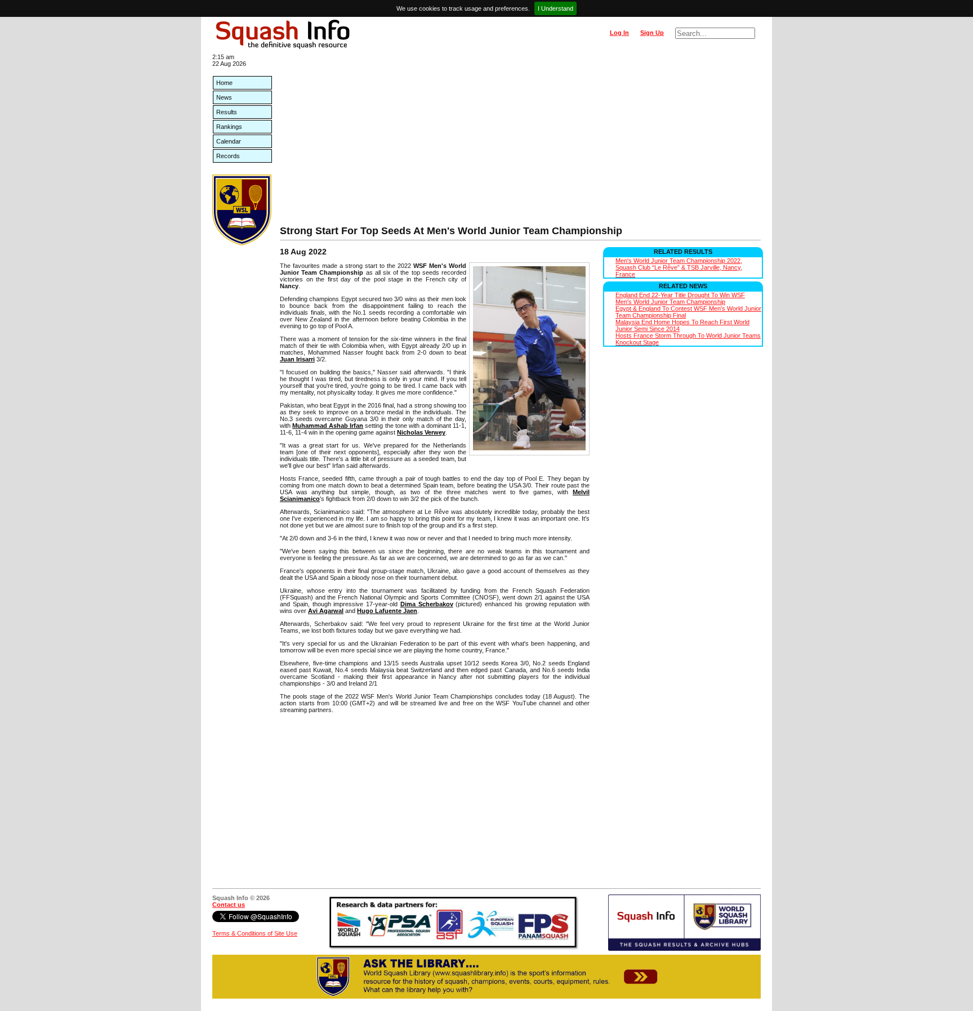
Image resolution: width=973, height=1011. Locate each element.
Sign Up (652, 32)
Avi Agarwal (325, 610)
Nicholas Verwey (421, 432)
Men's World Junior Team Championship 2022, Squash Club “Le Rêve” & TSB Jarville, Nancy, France (678, 267)
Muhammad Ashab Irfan (327, 425)
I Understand (555, 8)
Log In (619, 32)
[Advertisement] (520, 141)
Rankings (229, 126)
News (224, 97)
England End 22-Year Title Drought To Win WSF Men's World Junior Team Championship (680, 298)
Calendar (228, 141)
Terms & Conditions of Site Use (254, 933)
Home (224, 82)
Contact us (228, 904)
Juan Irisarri (297, 359)
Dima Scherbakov (426, 604)
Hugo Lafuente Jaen (387, 610)
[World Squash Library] (241, 243)
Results (226, 112)
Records (228, 156)
